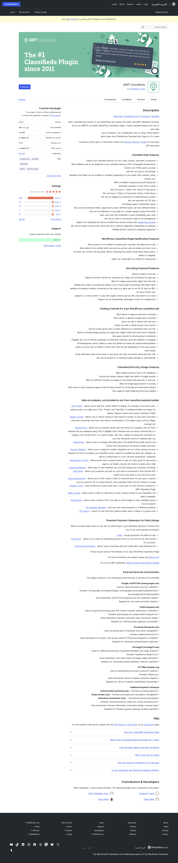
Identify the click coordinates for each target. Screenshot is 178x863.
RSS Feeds (78, 471)
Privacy (165, 834)
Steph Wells (149, 799)
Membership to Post (79, 460)
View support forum (52, 245)
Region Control (76, 417)
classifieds (23, 164)
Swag (68, 834)
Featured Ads (81, 427)
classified (35, 159)
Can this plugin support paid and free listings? (139, 747)
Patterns (132, 834)
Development (110, 99)
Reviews (141, 99)
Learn (101, 823)
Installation (127, 99)
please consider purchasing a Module (142, 563)
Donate (68, 830)
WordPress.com (32, 823)
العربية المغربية (140, 848)
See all (22, 219)
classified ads (25, 159)
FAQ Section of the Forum (125, 724)
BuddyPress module (147, 222)
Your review (55, 219)
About (165, 823)
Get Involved (66, 823)
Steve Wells (103, 799)
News (166, 827)
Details (154, 99)
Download (24, 87)
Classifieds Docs (131, 116)
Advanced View (54, 176)
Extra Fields (77, 406)
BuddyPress (79, 442)
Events (69, 827)
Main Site (118, 116)
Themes (133, 827)
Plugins (133, 830)
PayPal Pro (76, 539)
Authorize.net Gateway (85, 546)
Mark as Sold (74, 493)
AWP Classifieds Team (98, 793)
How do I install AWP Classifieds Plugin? (141, 732)
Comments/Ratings (77, 467)
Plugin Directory (161, 12)
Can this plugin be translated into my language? (138, 763)
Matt (36, 827)
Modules (155, 116)
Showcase (145, 116)
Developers (99, 830)
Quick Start (149, 724)
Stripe (119, 535)
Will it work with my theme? (147, 755)
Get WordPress (11, 4)
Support (22, 99)
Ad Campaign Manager (96, 507)
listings (22, 169)
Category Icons (76, 485)
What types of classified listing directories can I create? (134, 740)
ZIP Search (84, 511)
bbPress (35, 830)
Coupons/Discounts (76, 478)
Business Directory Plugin (135, 142)
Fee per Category (78, 449)
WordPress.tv (97, 834)
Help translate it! (70, 19)
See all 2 (22, 153)
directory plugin (32, 169)
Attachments (76, 500)
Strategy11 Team (137, 89)
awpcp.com (154, 557)
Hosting (165, 830)
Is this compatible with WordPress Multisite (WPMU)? (135, 770)
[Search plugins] (142, 27)
